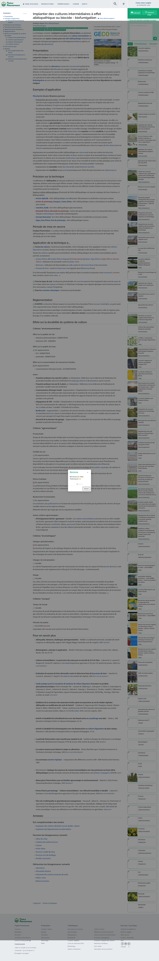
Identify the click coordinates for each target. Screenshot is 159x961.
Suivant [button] (86, 489)
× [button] (87, 472)
